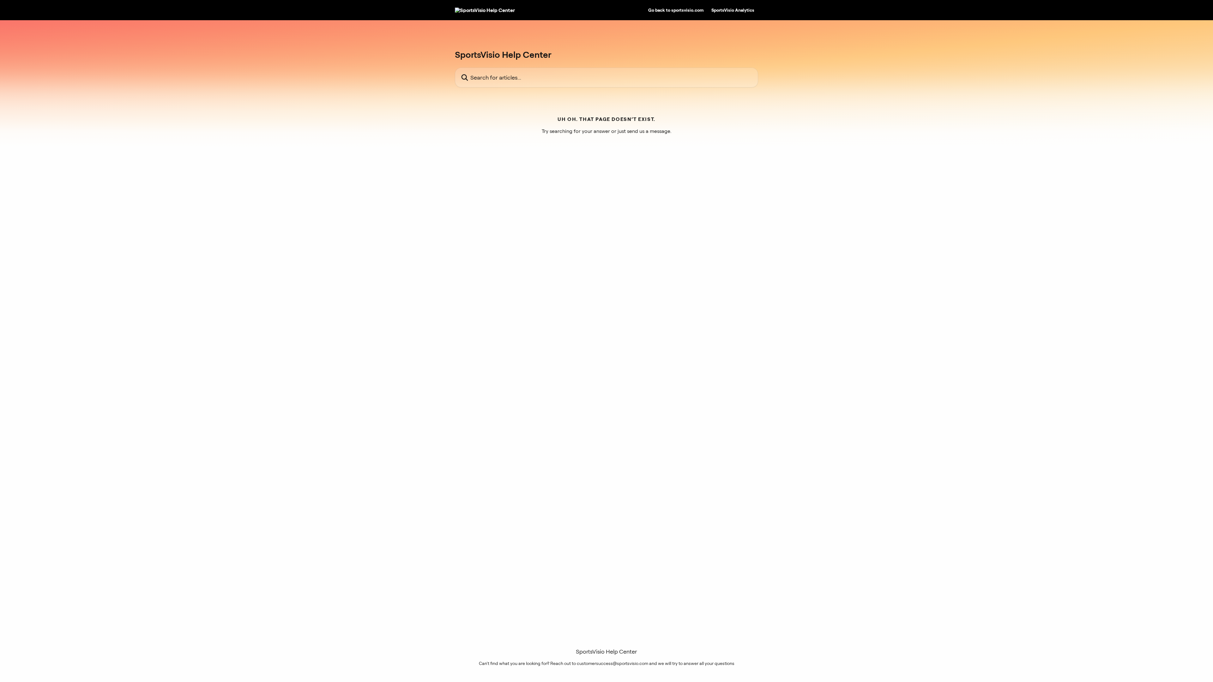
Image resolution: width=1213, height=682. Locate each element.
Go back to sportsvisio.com (676, 10)
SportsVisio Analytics (732, 10)
